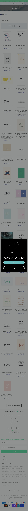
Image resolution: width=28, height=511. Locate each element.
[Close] (25, 240)
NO (14, 268)
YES (14, 262)
